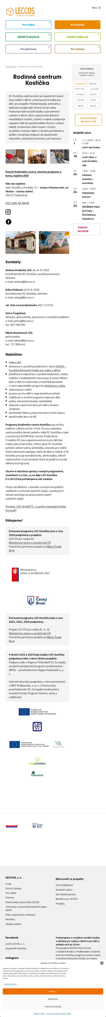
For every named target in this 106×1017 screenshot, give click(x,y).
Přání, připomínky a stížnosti (20, 912)
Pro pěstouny (28, 48)
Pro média (11, 891)
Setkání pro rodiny (54, 385)
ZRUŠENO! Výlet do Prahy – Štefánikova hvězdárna (91, 212)
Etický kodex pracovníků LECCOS (22, 900)
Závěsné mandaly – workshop (88, 179)
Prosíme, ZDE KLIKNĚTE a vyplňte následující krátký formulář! (36, 508)
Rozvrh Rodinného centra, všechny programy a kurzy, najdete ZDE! (33, 173)
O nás (8, 882)
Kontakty (10, 917)
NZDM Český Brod (28, 36)
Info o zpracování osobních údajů (58, 1013)
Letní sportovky (91, 147)
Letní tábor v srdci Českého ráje (89, 161)
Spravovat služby (10, 984)
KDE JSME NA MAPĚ (17, 203)
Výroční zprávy (13, 886)
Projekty (60, 901)
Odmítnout (53, 999)
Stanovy (10, 895)
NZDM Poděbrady (77, 36)
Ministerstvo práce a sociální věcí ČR (30, 542)
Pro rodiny (28, 24)
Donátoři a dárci (64, 888)
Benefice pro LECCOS (67, 897)
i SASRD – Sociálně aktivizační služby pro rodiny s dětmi (37, 368)
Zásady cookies (39, 1013)
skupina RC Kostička (16, 946)
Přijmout (53, 991)
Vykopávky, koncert (88, 195)
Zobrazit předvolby (53, 1007)
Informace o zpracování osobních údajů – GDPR (27, 906)
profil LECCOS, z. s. (15, 942)
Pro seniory (77, 48)
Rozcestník (11, 66)
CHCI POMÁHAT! (64, 883)
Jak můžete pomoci (66, 892)
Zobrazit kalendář (83, 229)
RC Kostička (78, 24)
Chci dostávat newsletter (88, 120)
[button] (101, 963)
